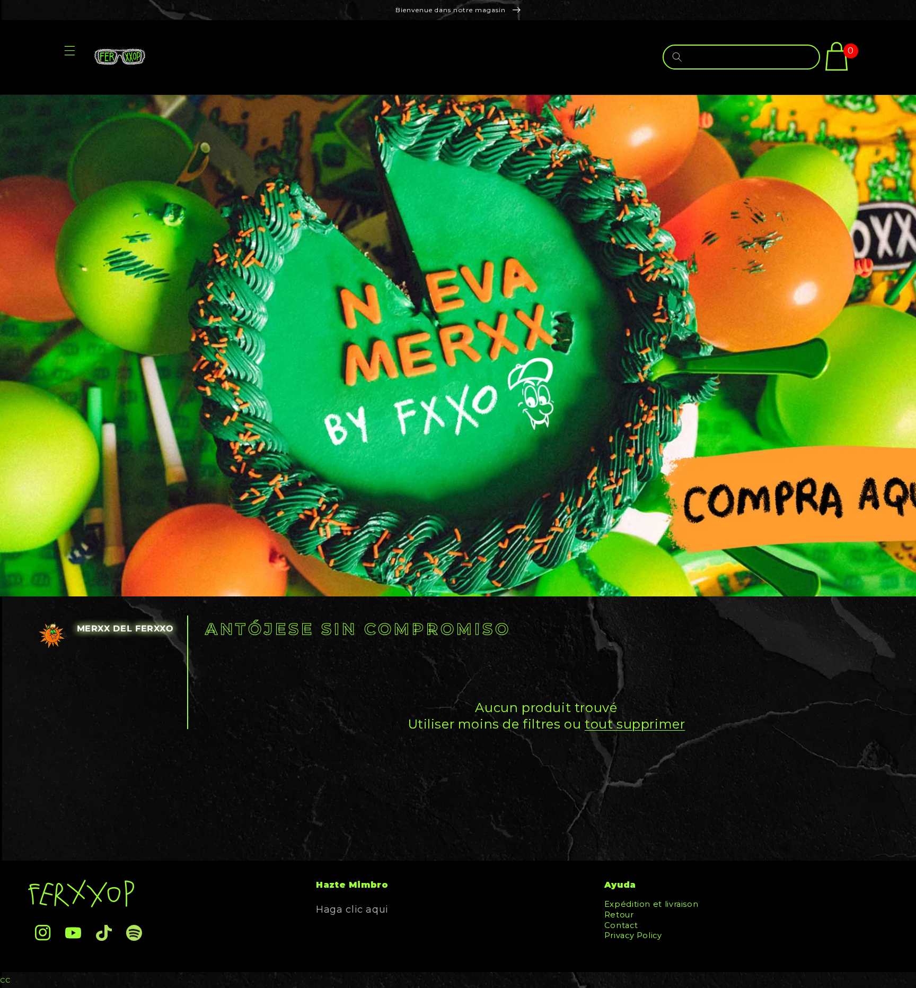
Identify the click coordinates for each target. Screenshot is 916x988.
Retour (619, 915)
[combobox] (741, 57)
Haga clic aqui (352, 909)
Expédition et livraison (651, 905)
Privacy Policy (633, 935)
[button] (69, 57)
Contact (621, 925)
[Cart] (836, 56)
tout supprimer (635, 724)
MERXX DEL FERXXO (125, 628)
